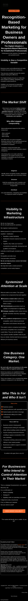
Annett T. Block (21, 544)
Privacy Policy (24, 592)
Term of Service (14, 596)
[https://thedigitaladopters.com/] (5, 5)
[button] (26, 5)
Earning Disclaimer (4, 599)
